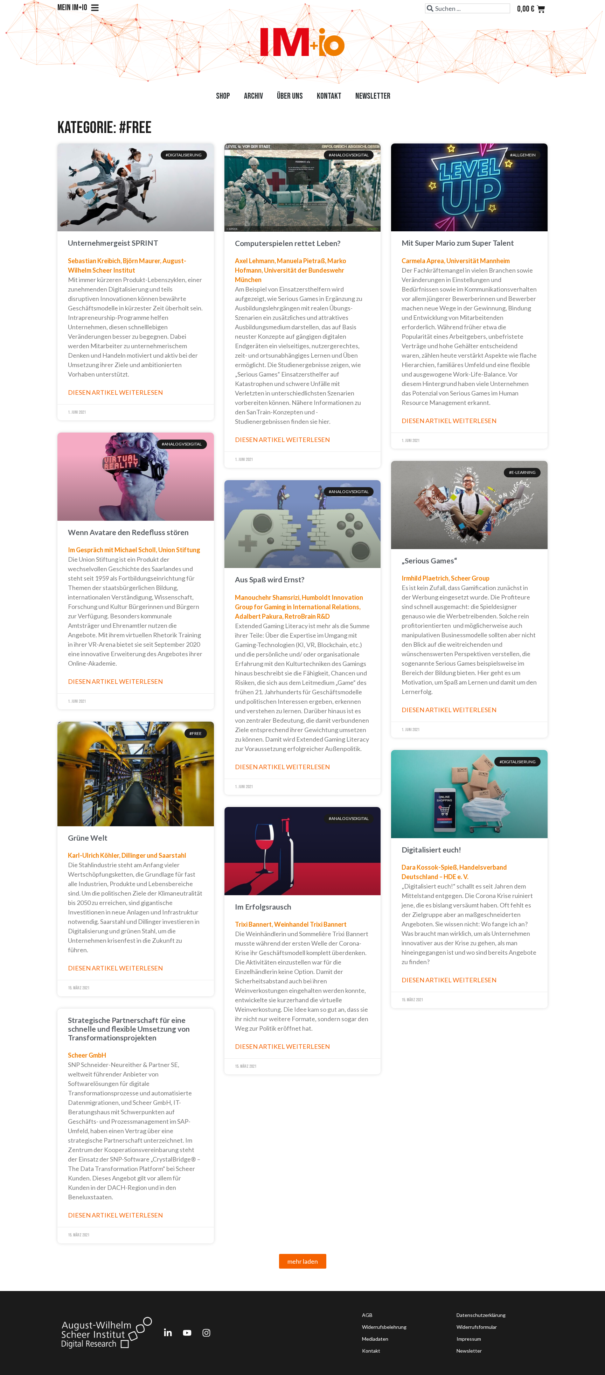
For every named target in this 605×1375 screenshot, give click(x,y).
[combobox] (467, 8)
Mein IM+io (72, 7)
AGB (367, 1315)
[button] (302, 1261)
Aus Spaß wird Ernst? (270, 579)
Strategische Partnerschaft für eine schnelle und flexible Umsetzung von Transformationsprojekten (129, 1029)
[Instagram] (206, 1333)
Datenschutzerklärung (481, 1315)
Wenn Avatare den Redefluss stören (128, 532)
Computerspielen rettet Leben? (288, 243)
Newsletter (372, 96)
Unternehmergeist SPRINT (113, 242)
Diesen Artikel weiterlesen (115, 392)
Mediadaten (375, 1339)
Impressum (469, 1339)
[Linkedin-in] (167, 1333)
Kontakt (329, 96)
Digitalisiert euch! (431, 849)
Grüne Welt (87, 837)
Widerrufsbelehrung (384, 1327)
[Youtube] (187, 1333)
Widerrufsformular (477, 1327)
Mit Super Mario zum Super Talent (458, 242)
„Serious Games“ (429, 560)
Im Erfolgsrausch (263, 906)
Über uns (290, 96)
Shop (223, 96)
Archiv (253, 96)
